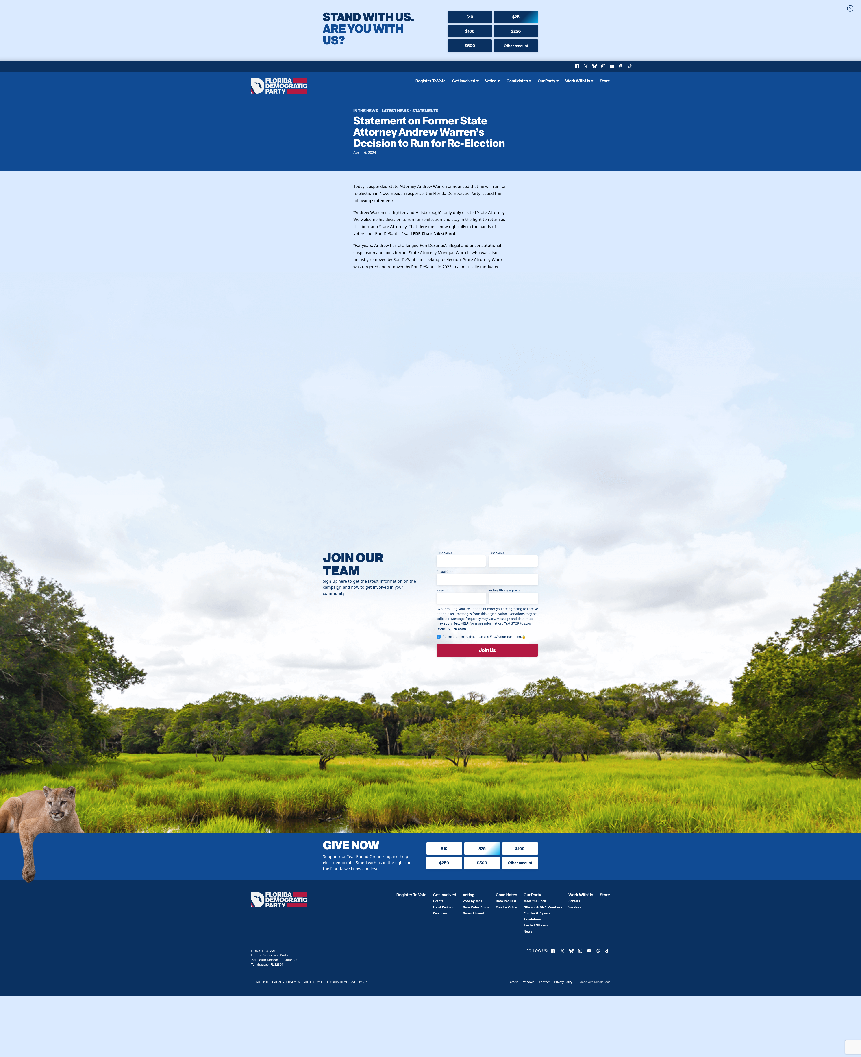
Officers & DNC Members (543, 907)
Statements (425, 110)
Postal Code (445, 571)
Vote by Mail (472, 901)
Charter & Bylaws (537, 913)
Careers (574, 901)
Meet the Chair (535, 901)
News (528, 931)
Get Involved (463, 80)
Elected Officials (536, 925)
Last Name (496, 553)
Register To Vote (430, 80)
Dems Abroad (473, 913)
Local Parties (443, 907)
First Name (444, 553)
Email (440, 590)
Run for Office (506, 907)
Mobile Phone (505, 590)
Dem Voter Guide (476, 907)
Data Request (506, 901)
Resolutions (533, 919)
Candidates (517, 80)
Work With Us (577, 80)
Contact (544, 982)
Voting (491, 80)
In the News (365, 110)
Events (438, 901)
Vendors (574, 907)
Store (605, 80)
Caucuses (440, 913)
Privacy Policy (563, 982)
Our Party (546, 80)
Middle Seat (602, 982)
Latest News (395, 110)
